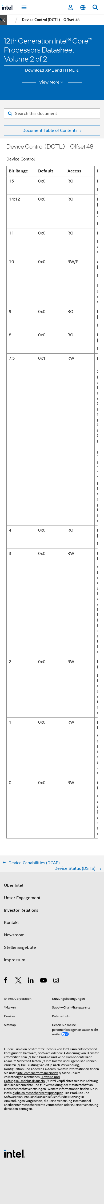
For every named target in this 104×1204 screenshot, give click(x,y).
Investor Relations (21, 910)
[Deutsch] (82, 7)
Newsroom (14, 935)
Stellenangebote (20, 947)
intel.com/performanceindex (37, 1073)
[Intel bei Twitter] (18, 981)
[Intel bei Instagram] (56, 981)
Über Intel (13, 885)
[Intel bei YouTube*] (44, 981)
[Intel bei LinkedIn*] (31, 981)
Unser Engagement (22, 898)
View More (49, 82)
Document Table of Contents (49, 130)
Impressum (14, 960)
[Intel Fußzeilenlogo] (14, 1153)
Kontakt (11, 922)
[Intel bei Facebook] (6, 981)
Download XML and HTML (50, 70)
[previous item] (3, 20)
